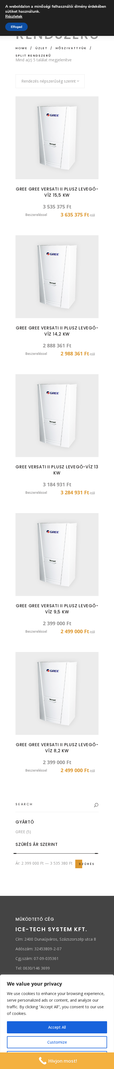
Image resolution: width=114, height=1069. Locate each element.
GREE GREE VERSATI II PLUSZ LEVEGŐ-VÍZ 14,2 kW (57, 331)
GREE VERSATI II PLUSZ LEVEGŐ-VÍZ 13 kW (56, 470)
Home (21, 48)
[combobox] (50, 81)
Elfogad (16, 27)
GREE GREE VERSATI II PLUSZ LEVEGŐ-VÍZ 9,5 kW (57, 609)
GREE (20, 831)
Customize (57, 1042)
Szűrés (87, 864)
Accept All (57, 1027)
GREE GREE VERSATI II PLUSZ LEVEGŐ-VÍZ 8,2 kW (57, 748)
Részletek (13, 16)
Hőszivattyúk (71, 48)
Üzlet (41, 48)
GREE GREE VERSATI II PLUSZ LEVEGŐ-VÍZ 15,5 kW (57, 192)
